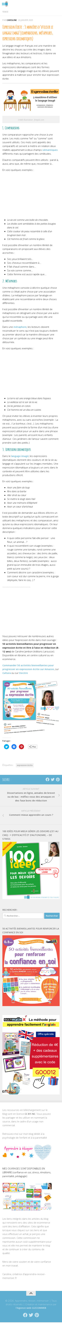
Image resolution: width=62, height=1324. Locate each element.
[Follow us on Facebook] (47, 779)
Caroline (12, 20)
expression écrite (25, 765)
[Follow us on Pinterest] (58, 779)
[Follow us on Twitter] (53, 779)
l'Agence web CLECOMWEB (31, 1307)
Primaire (5, 11)
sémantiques (50, 149)
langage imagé (20, 456)
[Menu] (58, 4)
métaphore (20, 326)
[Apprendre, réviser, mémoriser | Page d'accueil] (6, 4)
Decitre (23, 672)
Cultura (6, 672)
